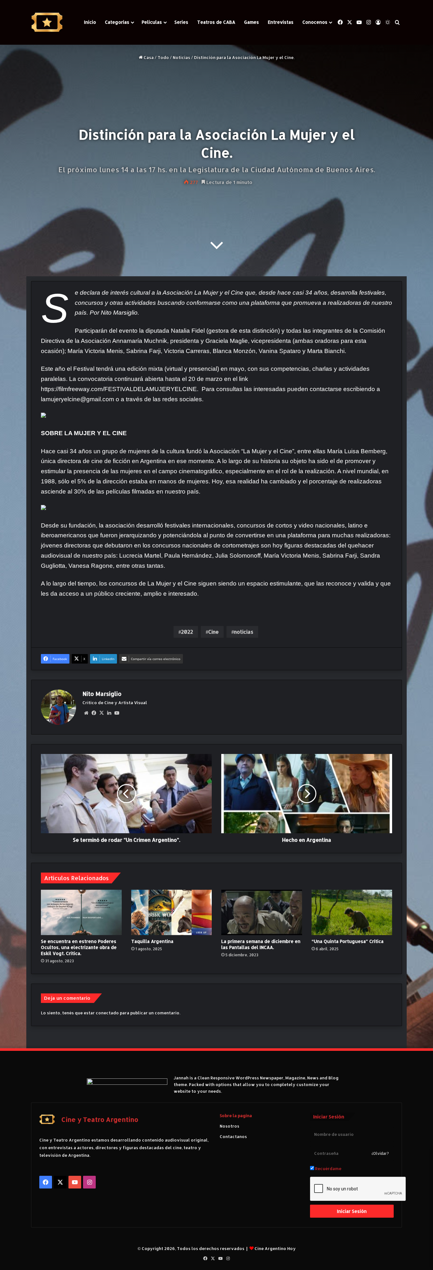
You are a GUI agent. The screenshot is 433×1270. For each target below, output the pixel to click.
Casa (148, 57)
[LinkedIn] (109, 713)
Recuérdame (327, 1168)
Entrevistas (281, 22)
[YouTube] (116, 713)
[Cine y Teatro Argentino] (47, 22)
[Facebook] (94, 713)
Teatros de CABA (216, 22)
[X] (101, 713)
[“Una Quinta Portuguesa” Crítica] (352, 912)
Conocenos (314, 22)
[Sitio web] (86, 713)
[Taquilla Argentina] (171, 912)
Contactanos (233, 1136)
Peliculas (152, 22)
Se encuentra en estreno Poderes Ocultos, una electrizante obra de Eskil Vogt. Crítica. (79, 947)
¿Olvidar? (380, 1153)
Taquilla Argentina (152, 941)
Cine (213, 631)
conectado (107, 1012)
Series (181, 22)
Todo (163, 57)
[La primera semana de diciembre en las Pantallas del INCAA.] (261, 912)
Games (251, 22)
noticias (243, 631)
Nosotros (229, 1126)
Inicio (90, 22)
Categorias (117, 22)
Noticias (181, 57)
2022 (187, 631)
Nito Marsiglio (101, 693)
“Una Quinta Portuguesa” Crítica (348, 941)
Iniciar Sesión (352, 1211)
